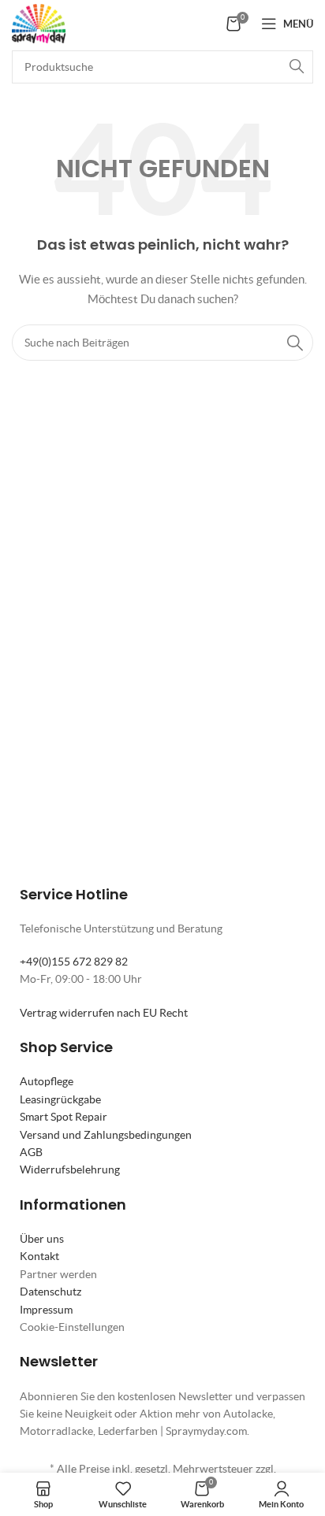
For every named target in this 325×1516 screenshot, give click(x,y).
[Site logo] (38, 22)
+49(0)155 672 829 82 (74, 961)
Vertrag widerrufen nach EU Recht (104, 1012)
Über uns (42, 1238)
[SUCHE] (296, 66)
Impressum (46, 1309)
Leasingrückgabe (60, 1099)
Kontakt (39, 1256)
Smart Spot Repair (63, 1116)
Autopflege (46, 1081)
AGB (31, 1152)
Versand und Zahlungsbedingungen (106, 1135)
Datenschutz (50, 1291)
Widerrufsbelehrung (70, 1169)
